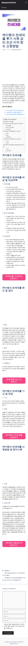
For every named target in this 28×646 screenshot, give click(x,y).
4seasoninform (9, 2)
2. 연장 (7, 143)
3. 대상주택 (8, 129)
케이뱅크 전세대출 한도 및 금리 (12, 131)
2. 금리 (7, 135)
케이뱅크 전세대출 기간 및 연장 (12, 139)
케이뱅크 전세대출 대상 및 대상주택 (13, 123)
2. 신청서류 (8, 150)
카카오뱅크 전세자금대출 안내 (15, 110)
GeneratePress (14, 643)
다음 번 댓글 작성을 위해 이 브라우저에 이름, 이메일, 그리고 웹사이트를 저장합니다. (14, 626)
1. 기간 (7, 141)
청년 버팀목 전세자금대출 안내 (15, 114)
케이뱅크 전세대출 (8, 121)
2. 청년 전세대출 (9, 127)
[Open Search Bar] (26, 2)
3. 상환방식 (8, 137)
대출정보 (7, 570)
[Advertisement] (14, 67)
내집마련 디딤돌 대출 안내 (14, 112)
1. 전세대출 (8, 125)
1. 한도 (7, 133)
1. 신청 (7, 148)
